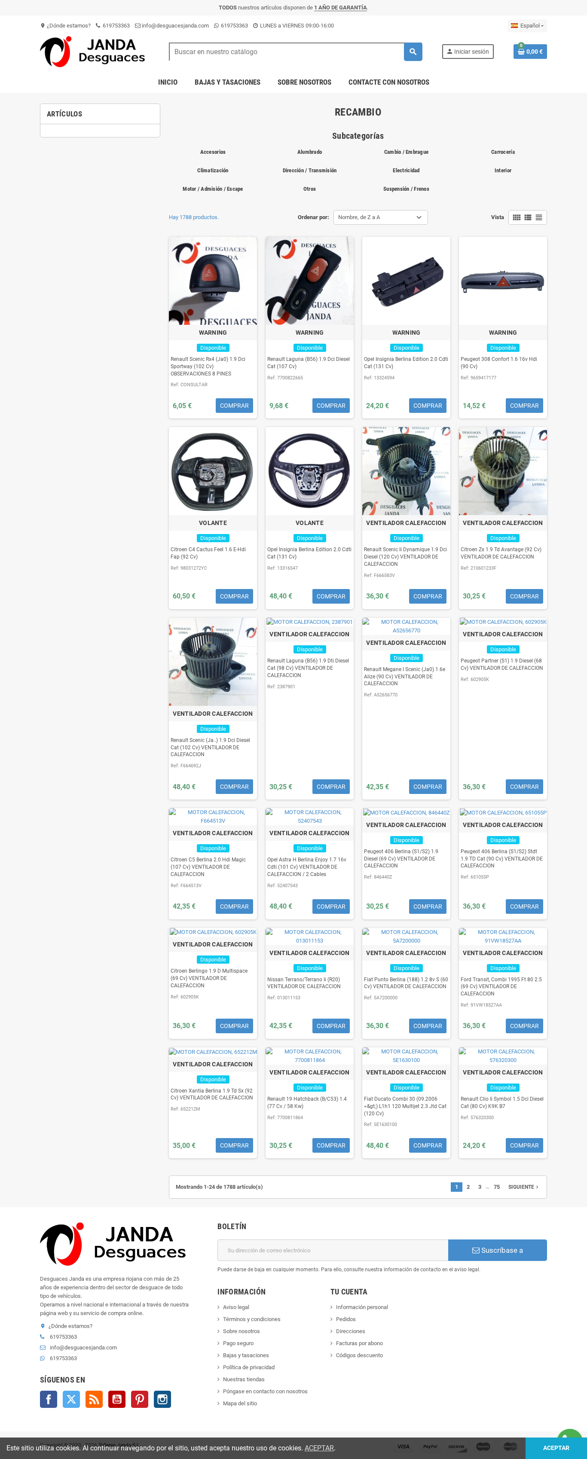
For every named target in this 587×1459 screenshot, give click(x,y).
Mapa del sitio (240, 1403)
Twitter (71, 1399)
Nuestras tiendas (244, 1379)
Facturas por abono (359, 1343)
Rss (94, 1399)
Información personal (362, 1307)
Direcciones (350, 1331)
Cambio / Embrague (406, 152)
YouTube (116, 1399)
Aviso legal (236, 1307)
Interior (503, 170)
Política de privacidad (249, 1367)
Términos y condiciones (252, 1319)
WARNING (213, 332)
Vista (497, 217)
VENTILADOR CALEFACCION (406, 522)
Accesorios (213, 152)
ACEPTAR (319, 1448)
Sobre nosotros (241, 1331)
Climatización (212, 170)
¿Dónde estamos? (65, 25)
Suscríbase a (501, 1250)
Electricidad (406, 170)
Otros (309, 189)
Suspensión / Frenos (406, 189)
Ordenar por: (313, 217)
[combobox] (295, 52)
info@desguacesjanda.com (175, 25)
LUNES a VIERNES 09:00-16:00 (296, 25)
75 (497, 1187)
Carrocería (503, 152)
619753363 (115, 25)
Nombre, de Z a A (359, 217)
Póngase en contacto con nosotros (265, 1391)
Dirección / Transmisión (310, 170)
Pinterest (139, 1399)
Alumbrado (309, 152)
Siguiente (524, 1187)
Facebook (48, 1399)
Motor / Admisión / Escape (213, 189)
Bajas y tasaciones (246, 1355)
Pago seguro (238, 1343)
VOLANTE (213, 522)
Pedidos (346, 1319)
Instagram (162, 1399)
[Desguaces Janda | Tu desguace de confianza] (94, 51)
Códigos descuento (359, 1355)
